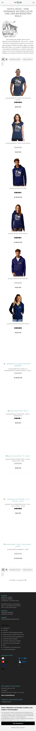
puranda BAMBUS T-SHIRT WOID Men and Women (18, 98)
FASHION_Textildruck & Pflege (12, 641)
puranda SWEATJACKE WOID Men (18, 278)
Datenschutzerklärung (19, 720)
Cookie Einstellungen (9, 649)
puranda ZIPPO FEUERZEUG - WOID (18, 549)
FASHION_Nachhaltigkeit (10, 639)
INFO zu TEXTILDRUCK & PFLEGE (11, 605)
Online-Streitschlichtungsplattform (13, 636)
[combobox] (15, 59)
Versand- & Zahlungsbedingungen (13, 632)
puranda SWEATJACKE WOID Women (18, 323)
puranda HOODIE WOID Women (18, 233)
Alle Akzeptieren (18, 723)
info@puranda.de (6, 701)
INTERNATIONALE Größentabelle (10, 604)
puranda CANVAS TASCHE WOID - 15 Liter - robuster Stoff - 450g (18, 459)
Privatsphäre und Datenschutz (12, 647)
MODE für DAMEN (6, 597)
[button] (3, 59)
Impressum (6, 628)
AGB (4, 645)
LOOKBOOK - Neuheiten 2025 (10, 600)
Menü (2, 2)
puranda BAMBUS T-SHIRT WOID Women (18, 143)
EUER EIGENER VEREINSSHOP (10, 619)
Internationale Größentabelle (11, 643)
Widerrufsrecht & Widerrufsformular (13, 634)
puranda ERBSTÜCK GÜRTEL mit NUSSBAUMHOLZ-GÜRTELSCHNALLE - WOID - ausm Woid (18, 369)
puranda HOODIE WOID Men (17, 188)
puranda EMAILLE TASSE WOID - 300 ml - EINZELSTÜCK (18, 414)
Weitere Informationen (18, 727)
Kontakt (5, 630)
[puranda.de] (18, 2)
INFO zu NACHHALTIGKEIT (9, 607)
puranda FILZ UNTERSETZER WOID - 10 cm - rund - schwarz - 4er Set (18, 505)
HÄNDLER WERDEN (7, 612)
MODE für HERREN (6, 599)
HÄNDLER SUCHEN (7, 614)
